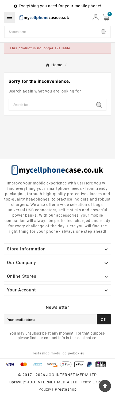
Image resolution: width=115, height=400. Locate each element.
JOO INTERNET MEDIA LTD (52, 382)
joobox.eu (76, 353)
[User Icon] (96, 17)
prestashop (66, 389)
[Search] (103, 32)
